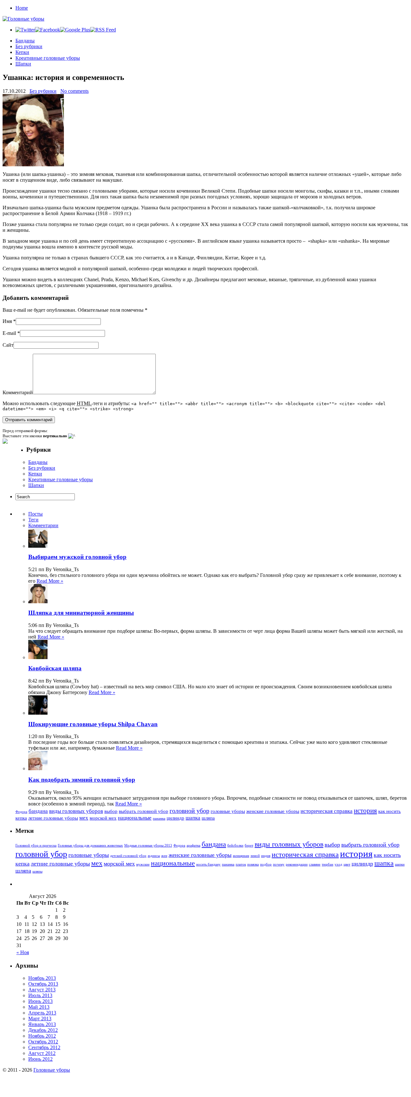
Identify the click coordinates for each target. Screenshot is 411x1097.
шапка (193, 818)
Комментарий (18, 392)
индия (265, 856)
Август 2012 (42, 1053)
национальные (135, 818)
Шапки (23, 63)
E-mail (9, 333)
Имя (7, 321)
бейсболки (235, 845)
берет (249, 845)
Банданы (25, 40)
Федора (21, 812)
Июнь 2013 (40, 1001)
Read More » (50, 581)
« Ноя (22, 952)
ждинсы (154, 856)
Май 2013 (38, 1007)
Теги (33, 519)
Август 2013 (42, 989)
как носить (389, 811)
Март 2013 (39, 1018)
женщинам (241, 856)
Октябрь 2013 (43, 984)
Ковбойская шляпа (55, 668)
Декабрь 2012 (43, 1030)
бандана (38, 811)
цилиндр (175, 818)
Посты (35, 514)
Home (21, 8)
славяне (314, 864)
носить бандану (208, 864)
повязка (253, 864)
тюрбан (327, 864)
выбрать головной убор (143, 811)
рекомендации (297, 864)
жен (164, 856)
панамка (159, 818)
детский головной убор (128, 856)
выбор (111, 811)
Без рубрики (28, 46)
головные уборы (228, 811)
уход (338, 864)
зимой (255, 856)
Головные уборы (51, 1070)
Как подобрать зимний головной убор (81, 779)
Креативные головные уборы (47, 58)
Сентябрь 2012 (44, 1047)
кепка (21, 818)
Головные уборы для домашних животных (90, 845)
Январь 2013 (42, 1024)
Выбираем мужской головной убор (77, 556)
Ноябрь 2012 (42, 1036)
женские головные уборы (272, 811)
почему (278, 864)
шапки (400, 864)
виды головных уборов (76, 811)
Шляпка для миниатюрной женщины (81, 612)
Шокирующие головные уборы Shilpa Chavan (93, 724)
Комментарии (43, 525)
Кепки (22, 52)
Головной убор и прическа (36, 845)
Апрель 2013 (42, 1012)
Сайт (8, 345)
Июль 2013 (40, 995)
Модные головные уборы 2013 (148, 845)
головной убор (189, 810)
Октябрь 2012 (43, 1041)
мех (83, 818)
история (365, 810)
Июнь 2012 (40, 1059)
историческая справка (327, 811)
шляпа (208, 818)
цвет (347, 864)
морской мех (103, 818)
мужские (143, 864)
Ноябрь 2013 (42, 978)
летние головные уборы (53, 818)
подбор (266, 864)
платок (241, 864)
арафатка (193, 845)
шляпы (37, 871)
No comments (74, 91)
